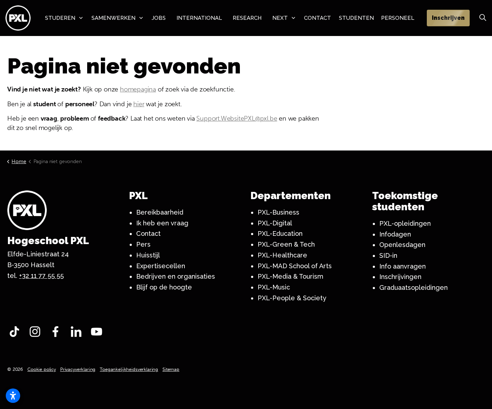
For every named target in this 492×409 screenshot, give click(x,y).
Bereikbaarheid (159, 212)
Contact (317, 18)
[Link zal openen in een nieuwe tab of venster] (16, 333)
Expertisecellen (160, 266)
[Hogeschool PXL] (18, 18)
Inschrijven (448, 17)
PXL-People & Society (292, 298)
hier (138, 104)
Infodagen (395, 234)
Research (247, 18)
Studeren (60, 18)
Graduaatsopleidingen (413, 287)
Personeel (397, 18)
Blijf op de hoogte (164, 287)
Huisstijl (148, 255)
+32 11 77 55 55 (41, 275)
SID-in (388, 255)
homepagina (138, 89)
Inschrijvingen (400, 276)
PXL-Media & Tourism (290, 276)
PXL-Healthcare (282, 255)
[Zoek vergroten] (483, 18)
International (199, 18)
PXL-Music (274, 287)
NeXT (280, 18)
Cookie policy (41, 369)
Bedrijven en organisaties (175, 276)
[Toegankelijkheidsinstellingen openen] (13, 395)
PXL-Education (280, 233)
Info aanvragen (402, 266)
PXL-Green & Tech (286, 244)
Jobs (159, 18)
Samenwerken (113, 18)
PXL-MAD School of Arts (295, 266)
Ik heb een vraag (162, 223)
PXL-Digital (275, 223)
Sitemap (170, 369)
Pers (143, 244)
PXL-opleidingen (405, 223)
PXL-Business (278, 212)
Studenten (356, 18)
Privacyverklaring (77, 369)
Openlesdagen (402, 244)
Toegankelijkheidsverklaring (129, 369)
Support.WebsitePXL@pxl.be (236, 118)
